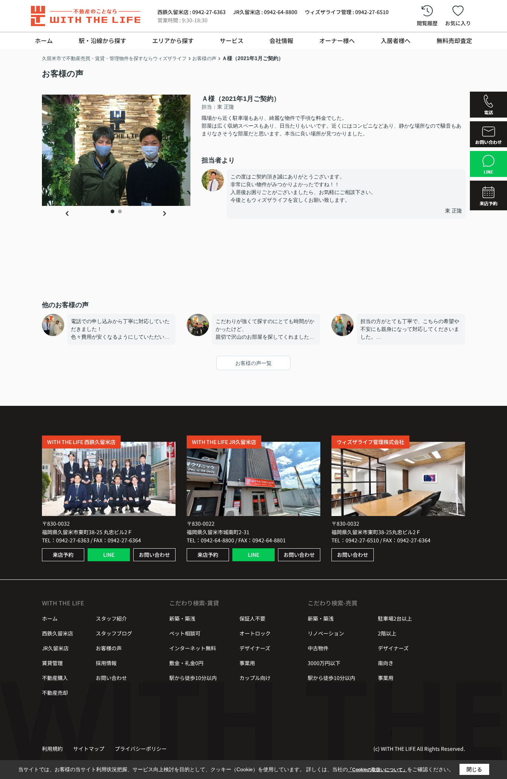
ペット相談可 (184, 633)
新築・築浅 (182, 618)
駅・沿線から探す (102, 40)
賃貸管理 (52, 663)
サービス (231, 40)
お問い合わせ (154, 554)
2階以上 (387, 633)
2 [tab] (120, 211)
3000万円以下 (324, 663)
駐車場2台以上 (395, 618)
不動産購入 (55, 677)
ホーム (44, 40)
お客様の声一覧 (253, 363)
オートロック (255, 633)
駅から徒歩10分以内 (193, 677)
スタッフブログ (114, 633)
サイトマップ (88, 748)
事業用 (247, 663)
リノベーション (326, 633)
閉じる (474, 769)
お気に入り (458, 23)
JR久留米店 (55, 648)
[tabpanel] (116, 150)
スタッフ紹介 (111, 618)
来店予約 (63, 554)
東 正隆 (453, 211)
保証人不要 (252, 618)
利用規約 (52, 748)
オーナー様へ (337, 40)
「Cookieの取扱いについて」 (377, 769)
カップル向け (255, 677)
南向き (385, 663)
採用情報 (106, 663)
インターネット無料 (192, 648)
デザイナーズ (254, 648)
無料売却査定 (454, 40)
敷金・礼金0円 (186, 663)
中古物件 (318, 648)
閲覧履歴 (427, 23)
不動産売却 (55, 692)
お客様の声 (109, 648)
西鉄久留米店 (57, 633)
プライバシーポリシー (141, 748)
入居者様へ (395, 40)
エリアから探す (173, 40)
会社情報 (281, 40)
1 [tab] (112, 211)
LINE (108, 554)
